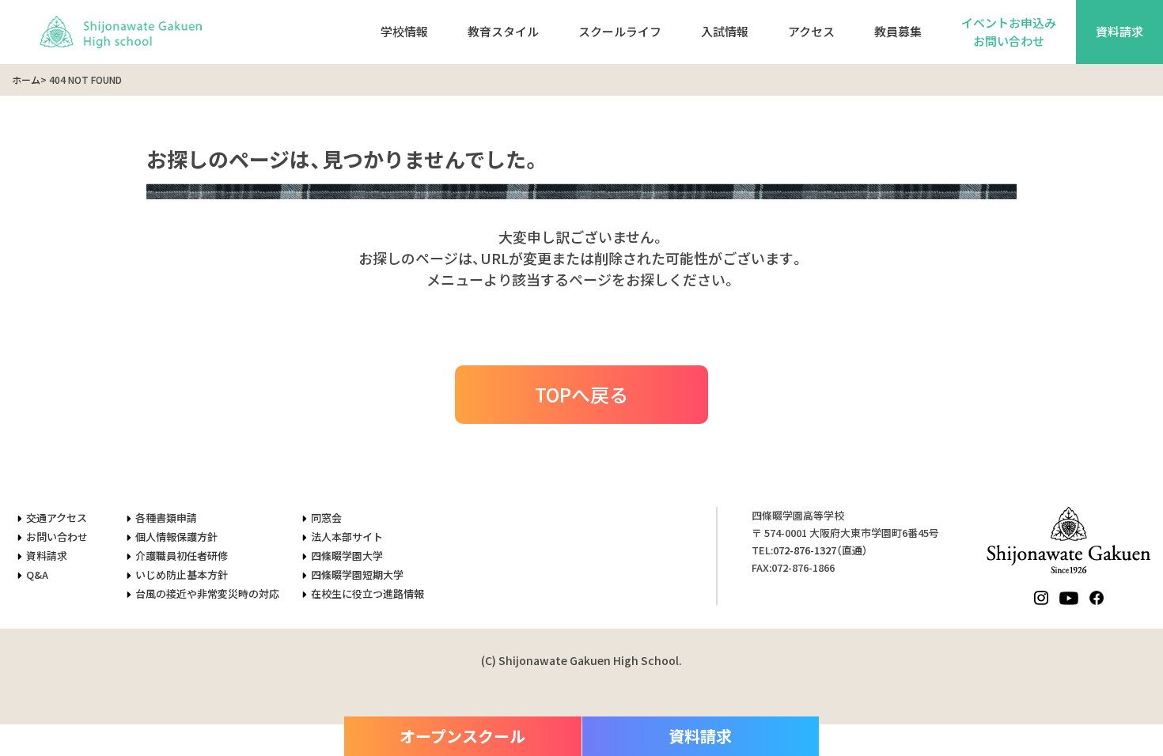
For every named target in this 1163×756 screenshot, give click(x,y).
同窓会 (326, 517)
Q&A (37, 574)
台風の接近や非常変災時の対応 (207, 593)
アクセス (811, 31)
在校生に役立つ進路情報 (367, 593)
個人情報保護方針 (176, 536)
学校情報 (404, 31)
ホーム (26, 79)
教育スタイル (503, 31)
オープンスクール (462, 735)
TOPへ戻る (581, 394)
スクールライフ (619, 31)
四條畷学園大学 (347, 555)
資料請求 (1119, 31)
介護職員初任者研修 (181, 555)
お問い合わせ (57, 536)
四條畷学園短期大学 (357, 574)
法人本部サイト (347, 536)
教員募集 (898, 31)
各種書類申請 (166, 517)
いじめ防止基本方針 (181, 574)
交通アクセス (56, 517)
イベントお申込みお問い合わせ (1008, 31)
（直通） (820, 550)
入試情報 (724, 31)
